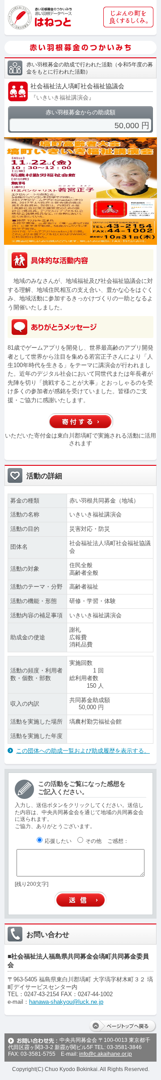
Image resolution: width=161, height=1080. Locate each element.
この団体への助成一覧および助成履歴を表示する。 (83, 750)
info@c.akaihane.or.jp (105, 1054)
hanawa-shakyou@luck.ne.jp (66, 1001)
